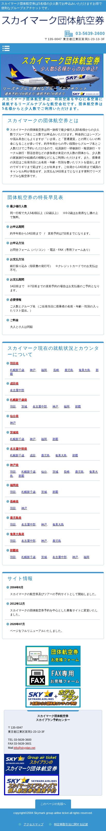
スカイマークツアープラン (53, 698)
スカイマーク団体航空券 (53, 20)
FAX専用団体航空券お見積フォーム (53, 677)
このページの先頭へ (53, 803)
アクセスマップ (33, 824)
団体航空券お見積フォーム (53, 656)
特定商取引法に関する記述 (71, 824)
